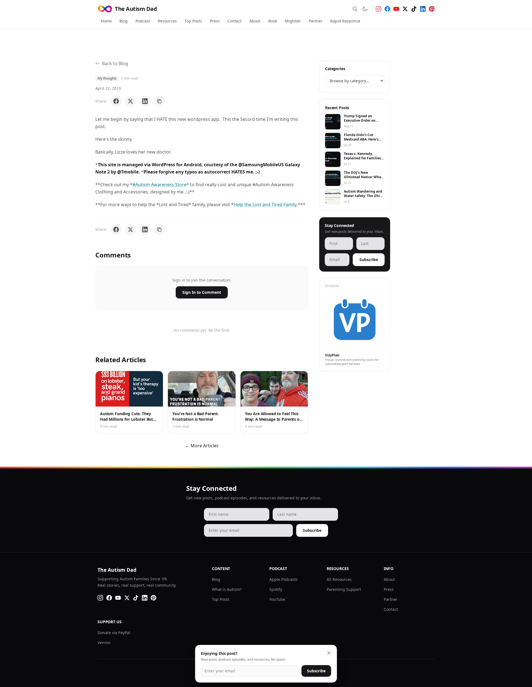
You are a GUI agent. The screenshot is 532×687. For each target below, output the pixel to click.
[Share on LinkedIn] (144, 101)
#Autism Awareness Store (159, 185)
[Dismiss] (328, 652)
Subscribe (368, 259)
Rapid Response (345, 21)
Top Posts (193, 21)
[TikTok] (414, 9)
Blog (123, 21)
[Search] (355, 9)
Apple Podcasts (283, 579)
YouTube (277, 599)
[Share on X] (130, 101)
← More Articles (202, 446)
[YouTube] (396, 9)
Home (106, 21)
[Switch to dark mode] (365, 9)
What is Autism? (227, 589)
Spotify (275, 589)
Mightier (293, 21)
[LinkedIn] (423, 9)
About (254, 21)
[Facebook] (387, 9)
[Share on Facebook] (116, 101)
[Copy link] (159, 101)
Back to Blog (115, 63)
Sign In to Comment (201, 292)
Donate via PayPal (114, 632)
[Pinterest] (431, 9)
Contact (234, 21)
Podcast (142, 21)
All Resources (339, 579)
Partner (316, 21)
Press (215, 21)
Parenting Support (344, 589)
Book (272, 21)
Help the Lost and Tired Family (265, 204)
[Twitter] (405, 9)
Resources (167, 21)
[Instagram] (378, 9)
